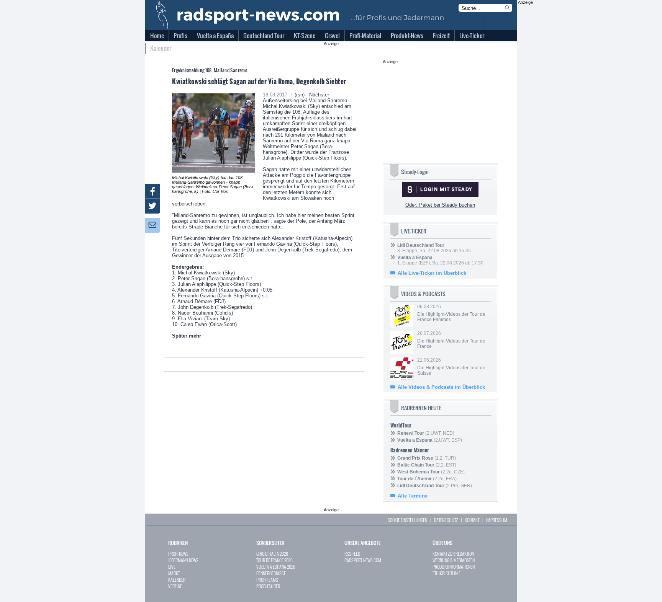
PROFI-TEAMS (267, 579)
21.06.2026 (451, 366)
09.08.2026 (451, 313)
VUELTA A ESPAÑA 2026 (275, 566)
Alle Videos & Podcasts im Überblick (441, 387)
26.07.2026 (451, 340)
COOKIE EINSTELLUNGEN (407, 520)
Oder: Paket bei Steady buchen (440, 205)
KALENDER (176, 579)
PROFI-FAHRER (268, 586)
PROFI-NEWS (178, 553)
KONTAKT (472, 520)
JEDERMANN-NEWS (183, 560)
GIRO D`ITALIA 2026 (272, 553)
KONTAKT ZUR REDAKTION (453, 553)
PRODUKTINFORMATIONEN (454, 566)
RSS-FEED (352, 553)
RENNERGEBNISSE (271, 573)
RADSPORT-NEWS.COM (362, 560)
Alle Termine (413, 496)
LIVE (171, 566)
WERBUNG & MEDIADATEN (454, 560)
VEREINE (175, 586)
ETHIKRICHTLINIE (446, 573)
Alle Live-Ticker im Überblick (432, 273)
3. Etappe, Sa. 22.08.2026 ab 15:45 (434, 248)
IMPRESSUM (496, 520)
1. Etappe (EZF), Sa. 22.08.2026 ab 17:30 (440, 260)
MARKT (174, 573)
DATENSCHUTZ (446, 520)
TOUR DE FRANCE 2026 (274, 560)
